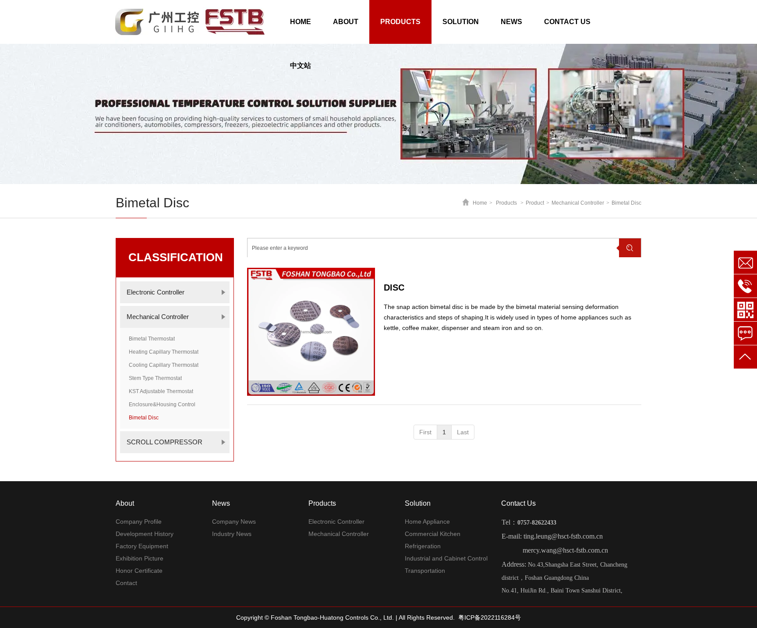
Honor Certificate (139, 570)
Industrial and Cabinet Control (446, 558)
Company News (234, 521)
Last (463, 432)
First (425, 432)
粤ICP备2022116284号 (489, 617)
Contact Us (518, 503)
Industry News (231, 533)
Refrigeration (423, 546)
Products (506, 203)
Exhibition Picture (139, 558)
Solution (418, 503)
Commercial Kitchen (432, 533)
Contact (126, 582)
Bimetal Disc (626, 203)
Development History (144, 533)
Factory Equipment (142, 546)
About (125, 503)
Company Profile (139, 521)
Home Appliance (427, 521)
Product (535, 203)
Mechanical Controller (578, 203)
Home (480, 203)
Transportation (425, 570)
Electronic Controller (336, 521)
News (221, 503)
